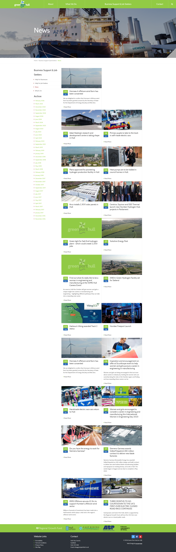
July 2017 (38, 194)
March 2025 (39, 104)
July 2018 (38, 163)
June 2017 (38, 197)
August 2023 (39, 129)
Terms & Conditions (40, 543)
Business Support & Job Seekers (118, 4)
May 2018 (38, 166)
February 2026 (39, 101)
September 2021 (40, 144)
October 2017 (39, 185)
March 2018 (39, 169)
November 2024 (40, 110)
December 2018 (40, 157)
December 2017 (40, 178)
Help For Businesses (41, 79)
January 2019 (39, 153)
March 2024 (39, 122)
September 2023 (40, 125)
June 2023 (38, 135)
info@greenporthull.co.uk (81, 547)
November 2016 (40, 219)
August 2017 (39, 191)
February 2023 (39, 141)
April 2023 (38, 138)
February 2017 (39, 209)
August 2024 (39, 116)
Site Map (37, 547)
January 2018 (39, 175)
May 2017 (38, 200)
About (50, 4)
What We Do (71, 4)
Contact (159, 4)
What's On (38, 91)
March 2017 (39, 206)
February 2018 (39, 172)
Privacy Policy (39, 545)
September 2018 (40, 160)
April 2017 (38, 203)
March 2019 (39, 147)
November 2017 (40, 181)
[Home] (22, 4)
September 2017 (40, 188)
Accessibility (38, 540)
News (36, 87)
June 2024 (38, 119)
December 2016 (40, 216)
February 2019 (39, 150)
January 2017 (39, 213)
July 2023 (38, 132)
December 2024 (40, 107)
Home (36, 60)
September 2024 (40, 113)
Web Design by (131, 543)
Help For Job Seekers (41, 83)
